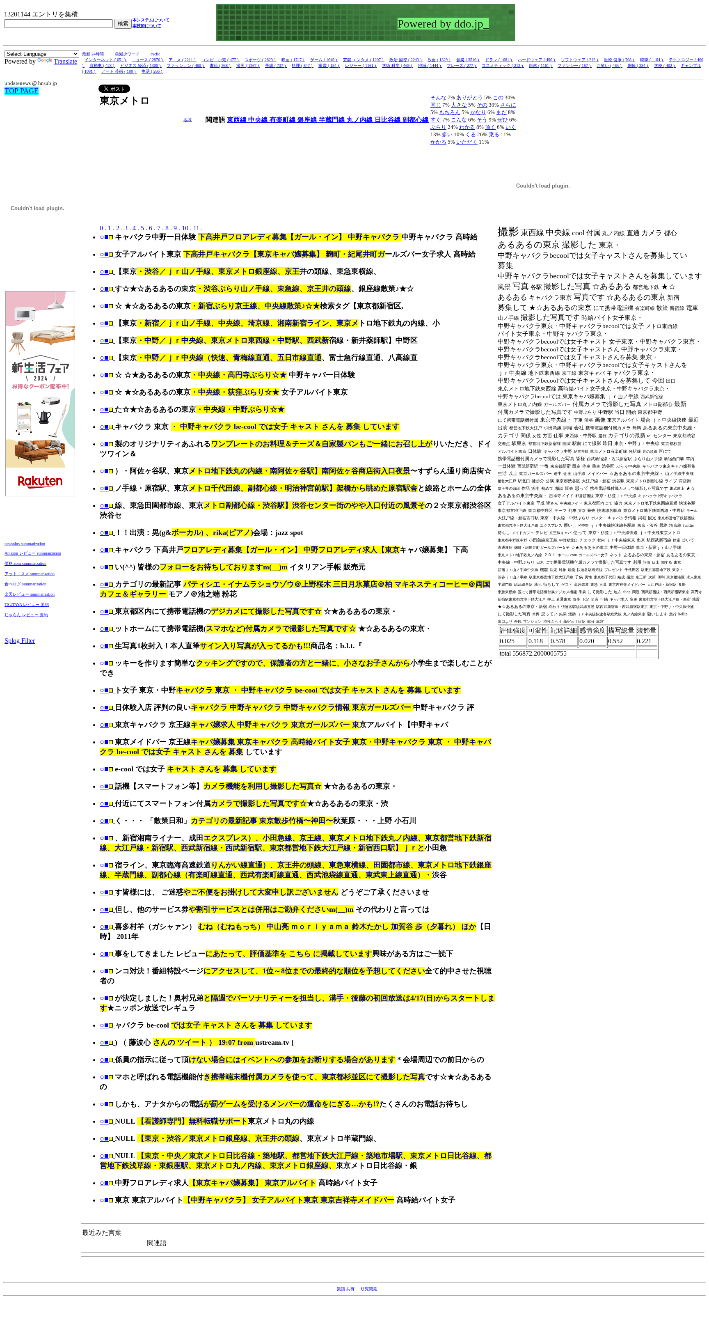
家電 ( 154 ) (329, 65)
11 (197, 228)
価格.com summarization (25, 563)
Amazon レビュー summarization (33, 553)
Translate (65, 61)
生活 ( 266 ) (152, 71)
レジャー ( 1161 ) (361, 65)
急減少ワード (128, 54)
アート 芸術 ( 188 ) (119, 71)
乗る (494, 134)
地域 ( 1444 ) (430, 65)
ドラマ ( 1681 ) (499, 59)
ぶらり (438, 127)
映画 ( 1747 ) (293, 59)
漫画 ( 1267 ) (248, 65)
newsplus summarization (25, 543)
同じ (435, 105)
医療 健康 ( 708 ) (619, 59)
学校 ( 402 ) (665, 65)
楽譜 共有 (345, 1289)
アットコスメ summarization (30, 573)
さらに (508, 105)
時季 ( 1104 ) (652, 59)
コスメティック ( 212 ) (503, 65)
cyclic (156, 54)
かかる (438, 142)
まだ (501, 112)
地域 (187, 119)
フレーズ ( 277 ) (462, 65)
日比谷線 (389, 119)
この (498, 97)
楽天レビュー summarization (30, 594)
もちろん (449, 112)
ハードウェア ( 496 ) (537, 59)
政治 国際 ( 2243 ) (406, 59)
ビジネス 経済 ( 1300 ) (141, 65)
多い (447, 134)
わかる (467, 127)
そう (482, 120)
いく (510, 127)
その (482, 105)
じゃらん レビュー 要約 (26, 615)
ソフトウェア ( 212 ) (580, 59)
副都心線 (416, 119)
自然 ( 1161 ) (541, 65)
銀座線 (308, 119)
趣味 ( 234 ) (638, 65)
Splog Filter (20, 640)
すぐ (435, 120)
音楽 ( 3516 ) (468, 59)
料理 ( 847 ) (302, 65)
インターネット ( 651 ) (106, 59)
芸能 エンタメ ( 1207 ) (363, 59)
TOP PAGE (22, 91)
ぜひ (502, 120)
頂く (490, 127)
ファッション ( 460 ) (186, 65)
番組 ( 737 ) (276, 65)
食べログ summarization (25, 584)
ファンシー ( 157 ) (575, 65)
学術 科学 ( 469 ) (397, 65)
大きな (459, 105)
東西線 (237, 119)
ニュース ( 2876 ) (148, 59)
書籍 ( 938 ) (220, 65)
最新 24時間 (93, 54)
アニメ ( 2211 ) (183, 59)
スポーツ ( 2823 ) (261, 59)
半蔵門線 (333, 119)
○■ (104, 237)
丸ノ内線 (361, 119)
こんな (459, 120)
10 (186, 228)
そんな (438, 97)
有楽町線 (283, 119)
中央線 (259, 119)
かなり (478, 112)
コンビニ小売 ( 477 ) (220, 59)
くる (470, 134)
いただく (467, 142)
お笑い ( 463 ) (609, 65)
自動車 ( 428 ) (102, 65)
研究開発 (369, 1289)
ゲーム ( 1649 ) (324, 59)
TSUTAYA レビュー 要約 (27, 604)
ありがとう (469, 97)
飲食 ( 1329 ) (439, 59)
